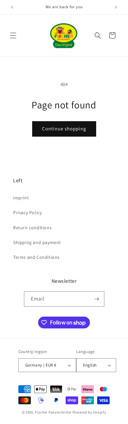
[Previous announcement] (12, 7)
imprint (21, 198)
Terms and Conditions (36, 257)
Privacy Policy (27, 212)
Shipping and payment (37, 242)
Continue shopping (64, 128)
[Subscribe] (97, 299)
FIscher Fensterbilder (53, 412)
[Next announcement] (116, 7)
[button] (13, 35)
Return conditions (32, 228)
